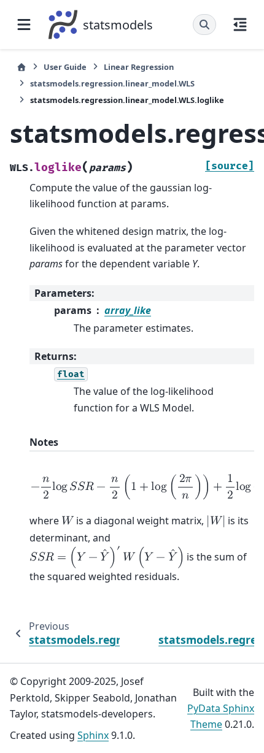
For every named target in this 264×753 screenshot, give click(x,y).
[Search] (204, 24)
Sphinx (93, 735)
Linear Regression (139, 66)
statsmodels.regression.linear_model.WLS (112, 83)
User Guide (65, 66)
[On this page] (240, 24)
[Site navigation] (24, 24)
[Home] (21, 67)
